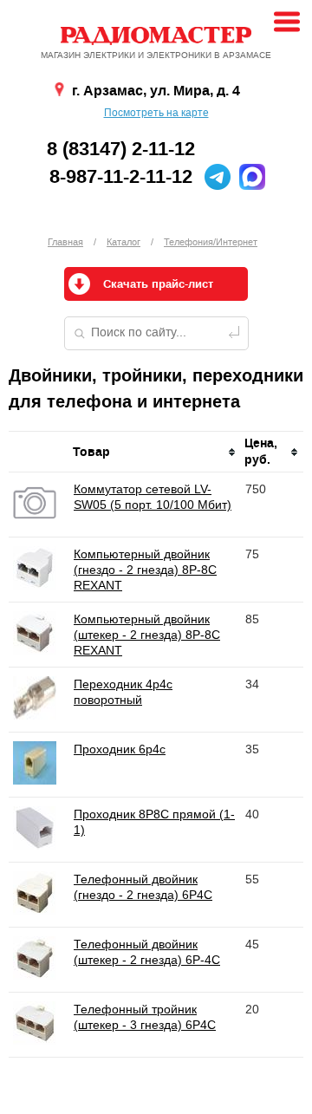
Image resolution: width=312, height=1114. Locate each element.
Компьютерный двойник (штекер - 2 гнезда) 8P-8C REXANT (147, 634)
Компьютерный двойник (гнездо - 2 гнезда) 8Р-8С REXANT (145, 569)
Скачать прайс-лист (158, 284)
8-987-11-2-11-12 (120, 177)
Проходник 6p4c (120, 749)
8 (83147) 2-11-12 (121, 149)
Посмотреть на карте (156, 113)
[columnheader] (155, 452)
